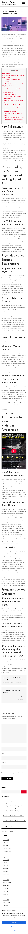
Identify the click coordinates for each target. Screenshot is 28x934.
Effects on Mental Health (10, 94)
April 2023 (5, 871)
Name (3, 744)
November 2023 (7, 851)
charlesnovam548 (9, 678)
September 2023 (7, 857)
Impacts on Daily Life (7, 92)
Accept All (14, 922)
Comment (4, 722)
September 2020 (7, 882)
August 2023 (6, 859)
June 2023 (5, 865)
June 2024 (5, 842)
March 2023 (6, 874)
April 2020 (5, 897)
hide (16, 70)
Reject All (14, 930)
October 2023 (6, 854)
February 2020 (6, 902)
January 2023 (6, 879)
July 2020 (5, 888)
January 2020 (6, 905)
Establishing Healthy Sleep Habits (13, 107)
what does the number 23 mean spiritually (17, 698)
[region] (14, 921)
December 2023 (7, 848)
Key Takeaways (6, 73)
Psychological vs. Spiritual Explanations (12, 86)
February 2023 (6, 877)
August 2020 (6, 885)
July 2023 (5, 862)
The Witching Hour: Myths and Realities (14, 83)
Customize (14, 926)
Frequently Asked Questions (9, 111)
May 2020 (5, 894)
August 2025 (6, 839)
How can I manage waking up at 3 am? (14, 117)
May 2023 (5, 868)
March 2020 (6, 900)
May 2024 (5, 845)
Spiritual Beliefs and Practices (12, 90)
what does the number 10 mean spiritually (11, 691)
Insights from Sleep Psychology (12, 88)
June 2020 (5, 891)
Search (3, 787)
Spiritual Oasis (8, 2)
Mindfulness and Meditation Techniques (14, 105)
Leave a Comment (16, 682)
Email (3, 753)
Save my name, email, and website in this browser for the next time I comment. (13, 773)
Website (3, 762)
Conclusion (5, 109)
